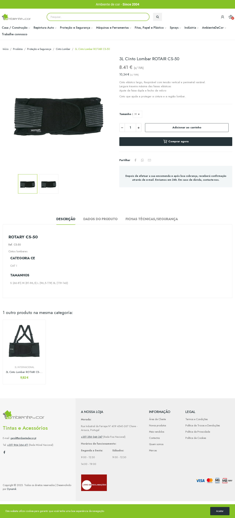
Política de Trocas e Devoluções (202, 425)
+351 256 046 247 (91, 437)
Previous (11, 114)
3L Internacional (24, 367)
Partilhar (135, 160)
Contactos (154, 438)
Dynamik (11, 489)
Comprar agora (178, 141)
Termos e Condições (196, 419)
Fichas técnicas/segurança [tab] (152, 219)
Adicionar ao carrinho (186, 127)
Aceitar (220, 511)
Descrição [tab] (65, 219)
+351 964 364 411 (17, 445)
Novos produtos (157, 425)
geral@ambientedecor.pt (23, 438)
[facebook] (4, 452)
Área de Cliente (157, 419)
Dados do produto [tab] (100, 219)
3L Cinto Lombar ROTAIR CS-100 (24, 372)
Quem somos (156, 444)
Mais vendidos (156, 432)
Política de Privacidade (197, 432)
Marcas (153, 450)
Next (107, 114)
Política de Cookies (195, 438)
